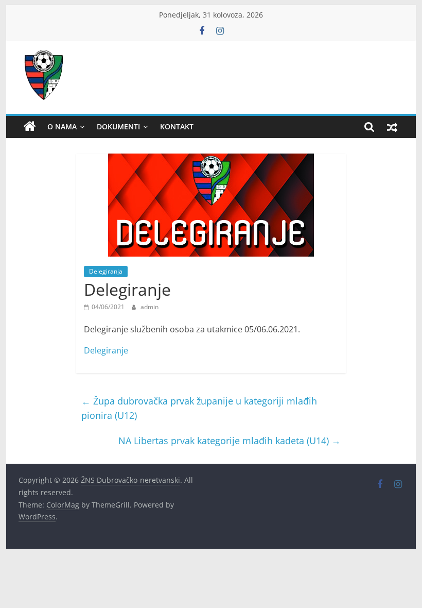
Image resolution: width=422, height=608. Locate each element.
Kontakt (177, 126)
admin (149, 306)
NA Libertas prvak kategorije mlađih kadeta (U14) (229, 440)
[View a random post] (392, 127)
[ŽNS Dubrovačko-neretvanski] (30, 127)
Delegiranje (106, 350)
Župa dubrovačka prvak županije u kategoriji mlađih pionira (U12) (199, 408)
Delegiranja (105, 271)
